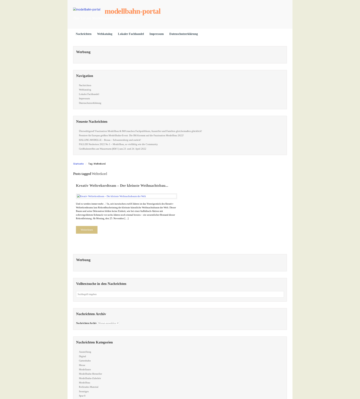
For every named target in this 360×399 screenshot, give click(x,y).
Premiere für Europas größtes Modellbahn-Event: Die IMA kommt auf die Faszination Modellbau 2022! (131, 135)
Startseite (78, 163)
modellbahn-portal (132, 11)
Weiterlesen (87, 229)
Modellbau (84, 382)
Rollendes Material (88, 386)
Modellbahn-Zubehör (90, 378)
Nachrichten (84, 33)
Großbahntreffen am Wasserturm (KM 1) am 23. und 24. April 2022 (112, 148)
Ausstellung (85, 351)
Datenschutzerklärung (183, 33)
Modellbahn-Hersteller (90, 373)
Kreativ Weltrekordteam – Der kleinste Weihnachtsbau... (122, 185)
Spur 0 (82, 395)
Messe (82, 365)
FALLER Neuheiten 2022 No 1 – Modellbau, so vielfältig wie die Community (118, 144)
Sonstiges (84, 391)
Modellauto (85, 369)
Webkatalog (104, 33)
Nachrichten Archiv (86, 323)
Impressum (156, 33)
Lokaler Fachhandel (131, 33)
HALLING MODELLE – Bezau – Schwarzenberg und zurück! (110, 140)
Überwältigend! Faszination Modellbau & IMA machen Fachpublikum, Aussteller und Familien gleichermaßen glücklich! (140, 131)
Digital (82, 356)
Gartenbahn (85, 360)
